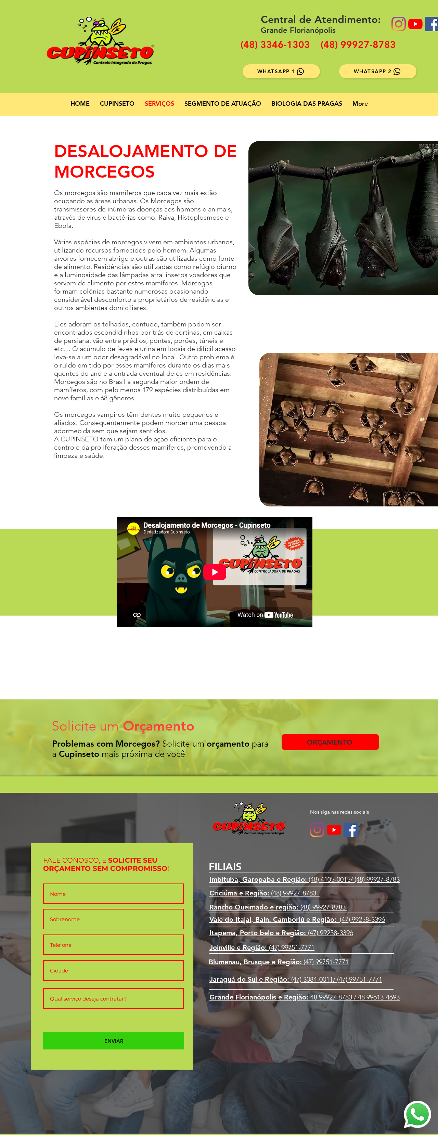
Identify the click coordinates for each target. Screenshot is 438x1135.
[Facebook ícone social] (351, 830)
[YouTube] (415, 24)
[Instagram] (398, 24)
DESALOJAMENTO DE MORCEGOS (145, 161)
